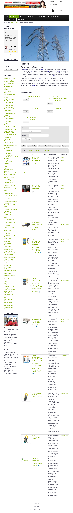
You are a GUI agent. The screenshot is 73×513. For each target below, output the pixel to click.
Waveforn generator (9, 300)
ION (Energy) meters (9, 177)
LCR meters (7, 179)
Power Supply (7, 230)
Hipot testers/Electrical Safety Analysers (11, 157)
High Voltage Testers (9, 155)
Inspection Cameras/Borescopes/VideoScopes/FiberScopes (11, 172)
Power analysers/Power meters (10, 216)
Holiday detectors (8, 160)
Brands (6, 96)
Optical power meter (9, 200)
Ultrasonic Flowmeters (9, 289)
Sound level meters (8, 251)
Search (52, 1)
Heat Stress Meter (8, 152)
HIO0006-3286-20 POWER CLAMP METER (36, 437)
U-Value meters (8, 284)
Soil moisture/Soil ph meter (10, 248)
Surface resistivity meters (10, 257)
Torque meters (7, 278)
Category (35, 150)
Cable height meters (9, 99)
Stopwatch (6, 256)
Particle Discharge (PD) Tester (9, 205)
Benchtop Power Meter (9, 219)
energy (41, 69)
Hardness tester (8, 150)
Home (11, 22)
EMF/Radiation (7, 137)
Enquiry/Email (53, 4)
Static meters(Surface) (9, 254)
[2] (54, 75)
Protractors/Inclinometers (10, 235)
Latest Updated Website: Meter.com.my (36, 509)
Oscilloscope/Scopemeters (10, 201)
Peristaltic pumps (8, 208)
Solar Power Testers (9, 249)
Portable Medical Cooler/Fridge (8, 213)
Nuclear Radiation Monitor (10, 195)
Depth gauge (7, 123)
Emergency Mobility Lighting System (11, 135)
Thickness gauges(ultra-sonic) (10, 276)
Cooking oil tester (8, 116)
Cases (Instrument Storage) (10, 108)
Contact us (36, 503)
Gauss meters (7, 147)
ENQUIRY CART (59, 1)
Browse (26, 99)
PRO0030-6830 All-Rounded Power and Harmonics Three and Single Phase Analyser (37, 226)
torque (33, 85)
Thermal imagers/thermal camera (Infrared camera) (10, 271)
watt (48, 71)
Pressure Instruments (9, 232)
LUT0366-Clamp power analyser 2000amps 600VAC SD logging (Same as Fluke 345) (37, 462)
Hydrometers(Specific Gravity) (9, 165)
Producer (40, 150)
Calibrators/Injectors (9, 104)
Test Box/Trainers (8, 265)
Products (13, 16)
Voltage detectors (8, 292)
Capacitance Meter (8, 107)
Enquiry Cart (36, 506)
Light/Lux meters (8, 180)
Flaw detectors (7, 139)
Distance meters (8, 128)
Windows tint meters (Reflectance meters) (9, 306)
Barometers (7, 89)
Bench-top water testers (9, 94)
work (40, 78)
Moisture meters (8, 192)
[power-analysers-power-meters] (45, 43)
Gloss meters (7, 148)
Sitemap (36, 501)
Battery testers (7, 91)
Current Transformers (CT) (10, 118)
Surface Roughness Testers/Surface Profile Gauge (9, 261)
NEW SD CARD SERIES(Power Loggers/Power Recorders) (57, 98)
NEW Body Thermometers (25, 19)
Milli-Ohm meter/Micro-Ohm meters (10, 189)
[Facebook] (53, 10)
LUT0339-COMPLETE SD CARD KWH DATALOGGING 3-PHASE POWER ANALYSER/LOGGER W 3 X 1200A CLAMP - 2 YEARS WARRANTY (37, 285)
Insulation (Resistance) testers (9, 175)
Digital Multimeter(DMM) (10, 126)
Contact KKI (41, 16)
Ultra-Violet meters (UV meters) (9, 287)
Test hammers (7, 267)
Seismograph (7, 243)
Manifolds (6, 184)
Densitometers (7, 121)
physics (25, 69)
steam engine (38, 73)
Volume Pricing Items (9, 294)
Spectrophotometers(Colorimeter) (11, 252)
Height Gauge (7, 153)
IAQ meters (6, 168)
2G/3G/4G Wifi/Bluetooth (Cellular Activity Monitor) (10, 79)
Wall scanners (7, 296)
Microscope (7, 187)
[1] (53, 75)
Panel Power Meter (8, 224)
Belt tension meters (8, 92)
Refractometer (7, 238)
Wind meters (7, 304)
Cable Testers (7, 100)
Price (45, 150)
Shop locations (53, 16)
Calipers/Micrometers (9, 105)
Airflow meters (7, 85)
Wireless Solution (8, 308)
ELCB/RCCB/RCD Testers (10, 132)
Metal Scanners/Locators (10, 185)
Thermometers (7, 273)
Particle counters (8, 203)
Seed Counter (7, 241)
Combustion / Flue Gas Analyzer (9, 114)
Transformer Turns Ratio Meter (10, 280)
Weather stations (8, 302)
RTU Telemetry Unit (9, 240)
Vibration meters (8, 291)
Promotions (7, 233)
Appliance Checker (8, 88)
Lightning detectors (8, 182)
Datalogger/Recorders (9, 120)
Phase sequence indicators (10, 209)
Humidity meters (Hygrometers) (8, 162)
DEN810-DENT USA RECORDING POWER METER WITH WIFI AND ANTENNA (37, 160)
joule (30, 71)
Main (6, 16)
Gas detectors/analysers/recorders (11, 144)
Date (48, 150)
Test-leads (6, 268)
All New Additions (8, 86)
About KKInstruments (27, 16)
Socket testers (7, 246)
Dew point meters (8, 124)
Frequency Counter (8, 142)
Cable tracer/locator (9, 102)
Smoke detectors (8, 244)
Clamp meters (7, 110)
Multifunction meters (9, 193)
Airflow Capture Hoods (9, 83)
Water (5, 297)
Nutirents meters (8, 196)
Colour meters (7, 112)
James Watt (57, 71)
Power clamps (7, 225)
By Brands (6, 97)
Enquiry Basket (10, 19)
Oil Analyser (7, 198)
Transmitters (7, 283)
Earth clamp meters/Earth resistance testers (10, 130)
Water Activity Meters (9, 299)
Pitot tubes (6, 211)
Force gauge (7, 140)
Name (30, 150)
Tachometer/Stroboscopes (10, 264)
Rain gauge (7, 236)
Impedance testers (8, 169)
